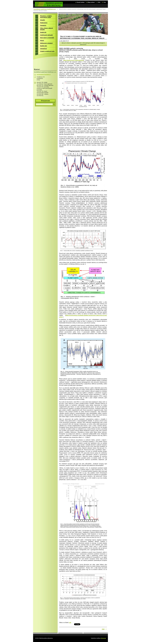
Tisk (105, 2)
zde (70, 622)
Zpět (103, 629)
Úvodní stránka (80, 2)
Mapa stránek (91, 2)
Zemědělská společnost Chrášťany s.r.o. (45, 9)
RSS (99, 2)
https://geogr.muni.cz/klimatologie (73, 60)
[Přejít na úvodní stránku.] (49, 5)
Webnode (103, 638)
